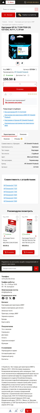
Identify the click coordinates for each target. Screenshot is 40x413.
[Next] (36, 236)
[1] (28, 94)
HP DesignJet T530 (10, 201)
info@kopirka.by (7, 292)
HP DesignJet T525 (10, 198)
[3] (32, 94)
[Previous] (4, 236)
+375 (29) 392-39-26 (8, 279)
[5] (36, 94)
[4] (34, 94)
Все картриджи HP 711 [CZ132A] (15, 112)
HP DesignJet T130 (10, 192)
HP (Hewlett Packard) (21, 72)
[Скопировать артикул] (36, 69)
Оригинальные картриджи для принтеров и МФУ (19, 124)
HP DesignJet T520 (10, 195)
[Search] (36, 9)
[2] (30, 94)
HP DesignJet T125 (10, 189)
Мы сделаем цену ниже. (13, 102)
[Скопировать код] (11, 69)
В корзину (20, 89)
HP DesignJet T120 (10, 185)
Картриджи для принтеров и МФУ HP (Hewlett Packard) (20, 116)
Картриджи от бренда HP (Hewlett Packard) (19, 120)
